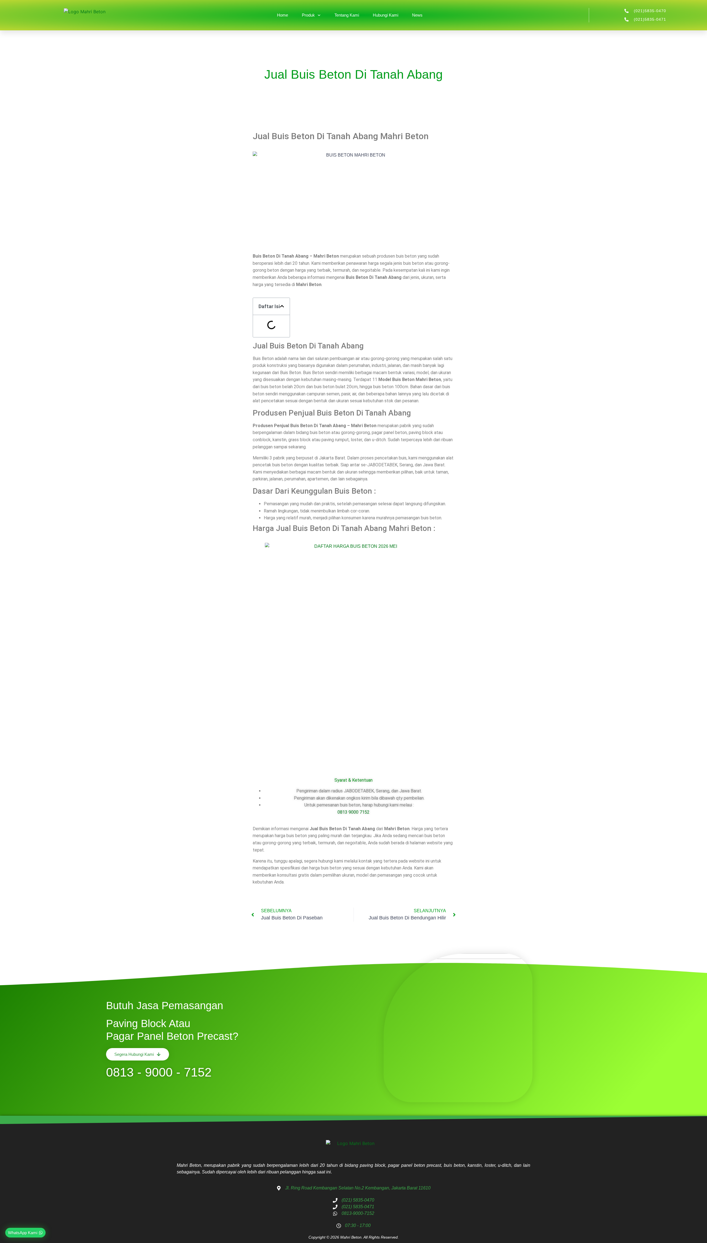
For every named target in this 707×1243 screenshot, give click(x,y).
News (417, 15)
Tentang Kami (346, 15)
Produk (308, 15)
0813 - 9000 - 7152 (159, 1072)
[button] (282, 306)
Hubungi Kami (385, 15)
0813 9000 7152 (353, 812)
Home (282, 15)
